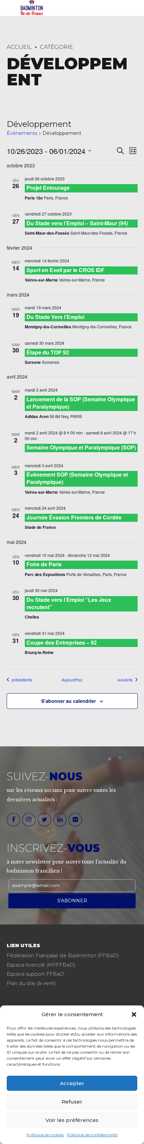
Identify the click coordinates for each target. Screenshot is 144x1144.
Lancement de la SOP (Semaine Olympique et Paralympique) (80, 402)
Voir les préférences (72, 1120)
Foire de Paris (44, 564)
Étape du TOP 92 (47, 352)
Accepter (72, 1083)
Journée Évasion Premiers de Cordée (74, 517)
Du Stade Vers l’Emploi (55, 317)
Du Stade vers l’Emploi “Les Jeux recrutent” (68, 603)
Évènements (22, 133)
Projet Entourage (48, 187)
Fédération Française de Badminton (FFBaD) (63, 955)
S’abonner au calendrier (68, 701)
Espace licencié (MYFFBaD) (41, 965)
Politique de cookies (45, 1134)
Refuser (72, 1101)
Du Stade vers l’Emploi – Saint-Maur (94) (77, 223)
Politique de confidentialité (92, 1134)
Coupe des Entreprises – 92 (61, 642)
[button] (134, 1014)
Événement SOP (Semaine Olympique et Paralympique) (77, 478)
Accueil (19, 47)
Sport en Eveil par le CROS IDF (65, 270)
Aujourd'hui (72, 679)
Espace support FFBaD (35, 974)
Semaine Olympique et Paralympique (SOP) (81, 447)
